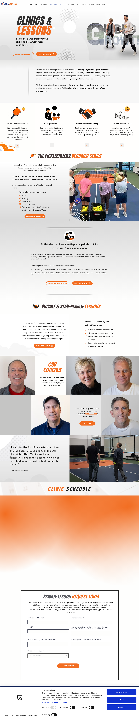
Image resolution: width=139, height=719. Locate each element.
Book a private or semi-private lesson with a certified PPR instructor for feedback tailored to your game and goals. (87, 131)
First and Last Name (35, 618)
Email (30, 627)
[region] (86, 375)
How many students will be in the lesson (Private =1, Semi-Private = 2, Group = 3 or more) (89, 628)
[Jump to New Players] (17, 146)
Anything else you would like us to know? (86, 639)
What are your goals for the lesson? (41, 639)
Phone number (76, 618)
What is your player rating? (38, 651)
